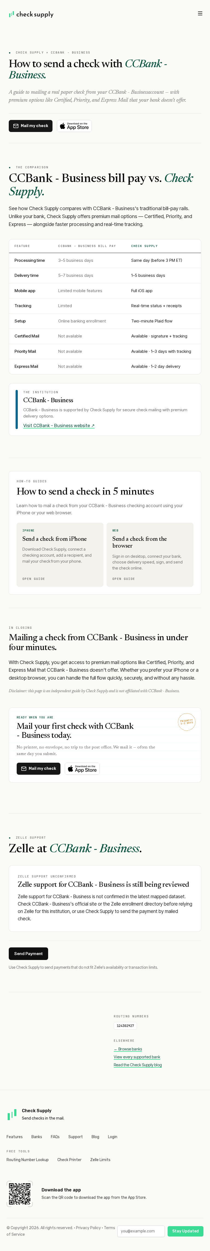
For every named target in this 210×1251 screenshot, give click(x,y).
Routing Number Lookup (28, 1160)
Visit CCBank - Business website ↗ (59, 425)
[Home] (31, 14)
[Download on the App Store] (74, 126)
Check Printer (69, 1160)
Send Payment (28, 953)
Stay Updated (185, 1231)
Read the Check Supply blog (138, 1064)
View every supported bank (137, 1057)
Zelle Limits (100, 1160)
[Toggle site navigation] (200, 13)
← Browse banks (128, 1049)
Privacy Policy (88, 1228)
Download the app (61, 1190)
